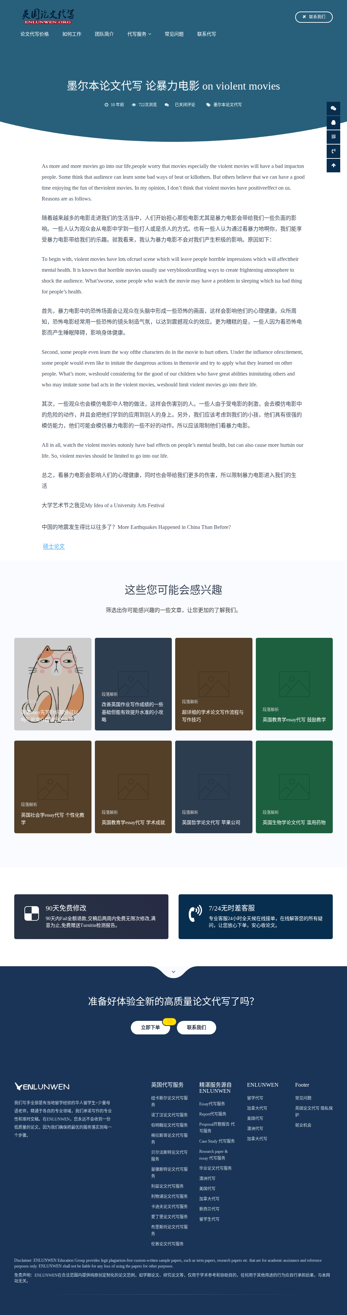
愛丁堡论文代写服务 (169, 1217)
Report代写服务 (212, 1114)
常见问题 (174, 34)
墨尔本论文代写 (227, 104)
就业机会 (303, 1125)
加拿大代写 (209, 1199)
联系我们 (317, 17)
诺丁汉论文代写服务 (169, 1115)
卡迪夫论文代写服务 (169, 1206)
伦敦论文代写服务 (167, 1244)
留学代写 (255, 1098)
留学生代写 (209, 1219)
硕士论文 (54, 546)
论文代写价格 (34, 34)
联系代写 (206, 34)
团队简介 (104, 34)
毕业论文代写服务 (215, 1168)
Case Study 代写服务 (217, 1141)
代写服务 (136, 34)
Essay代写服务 (212, 1104)
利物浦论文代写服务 (169, 1196)
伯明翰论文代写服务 (169, 1125)
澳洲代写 (207, 1178)
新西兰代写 (209, 1209)
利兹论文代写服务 (167, 1186)
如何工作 (71, 34)
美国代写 (207, 1188)
